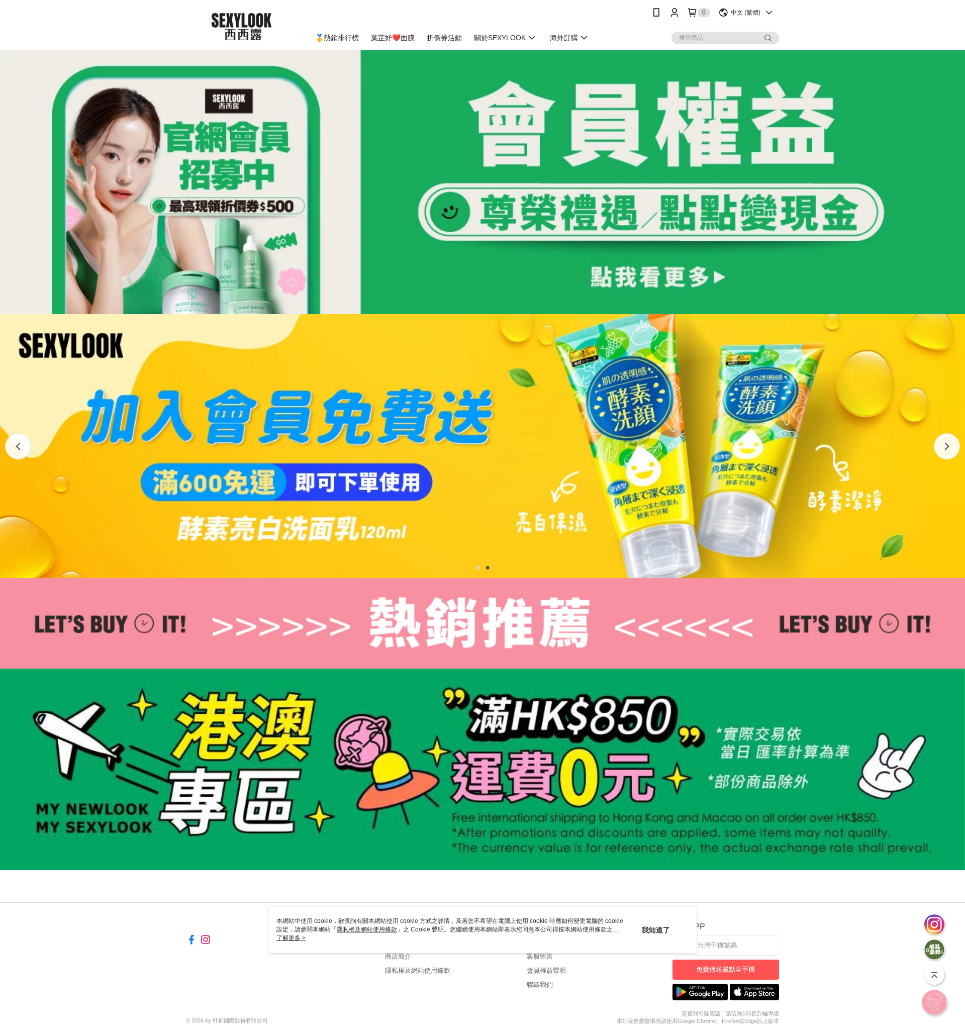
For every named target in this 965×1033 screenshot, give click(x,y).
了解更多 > (291, 938)
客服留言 (540, 956)
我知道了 (656, 930)
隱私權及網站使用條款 (417, 970)
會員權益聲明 (546, 970)
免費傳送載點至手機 (725, 969)
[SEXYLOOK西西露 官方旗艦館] (242, 26)
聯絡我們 (540, 984)
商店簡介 (398, 956)
